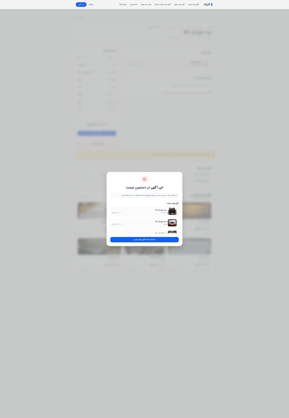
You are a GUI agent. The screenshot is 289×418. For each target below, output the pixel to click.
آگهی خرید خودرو (193, 4)
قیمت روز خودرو (146, 4)
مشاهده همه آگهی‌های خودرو (144, 239)
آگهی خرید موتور (179, 4)
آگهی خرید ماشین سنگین (163, 4)
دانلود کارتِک (123, 4)
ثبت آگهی (81, 4)
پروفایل (91, 4)
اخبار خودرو (133, 4)
